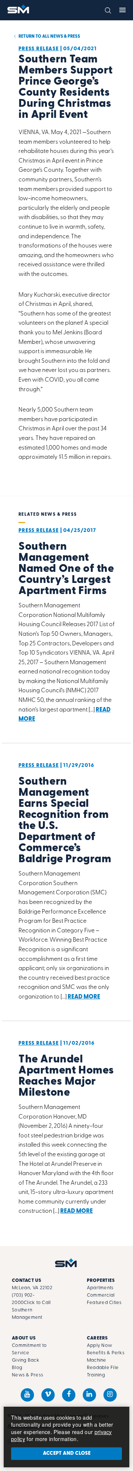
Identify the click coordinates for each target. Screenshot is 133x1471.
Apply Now (99, 1345)
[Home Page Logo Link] (18, 9)
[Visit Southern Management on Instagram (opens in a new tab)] (110, 1395)
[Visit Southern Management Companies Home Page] (66, 1262)
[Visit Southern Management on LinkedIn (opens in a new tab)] (89, 1395)
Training (96, 1375)
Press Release (38, 49)
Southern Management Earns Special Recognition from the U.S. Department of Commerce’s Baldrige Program (65, 820)
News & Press (27, 1375)
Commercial (101, 1295)
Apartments (100, 1288)
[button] (108, 10)
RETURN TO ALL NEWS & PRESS (49, 36)
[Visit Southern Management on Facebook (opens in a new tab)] (68, 1395)
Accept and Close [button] (67, 1453)
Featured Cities (104, 1302)
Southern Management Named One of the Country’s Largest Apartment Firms (66, 569)
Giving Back (25, 1360)
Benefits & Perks (106, 1353)
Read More (84, 997)
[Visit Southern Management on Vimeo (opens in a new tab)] (48, 1395)
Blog (17, 1367)
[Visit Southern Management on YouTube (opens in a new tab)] (27, 1395)
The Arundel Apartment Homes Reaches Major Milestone (66, 1076)
